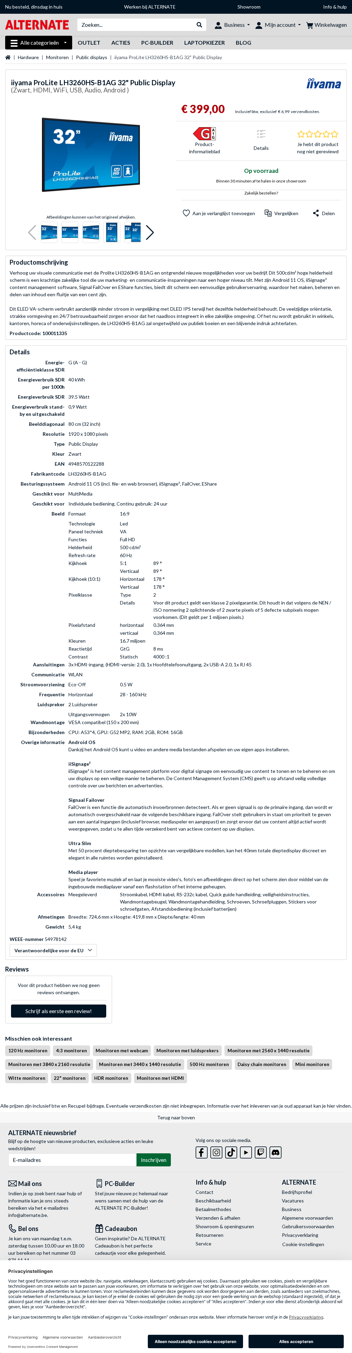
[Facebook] (202, 1151)
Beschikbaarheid (213, 1201)
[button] (32, 232)
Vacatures (293, 1201)
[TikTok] (231, 1151)
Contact (204, 1192)
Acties (120, 42)
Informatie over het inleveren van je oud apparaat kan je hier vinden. (279, 1106)
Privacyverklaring (300, 1235)
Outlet (89, 42)
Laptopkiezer (204, 42)
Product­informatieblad (204, 147)
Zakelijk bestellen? (261, 193)
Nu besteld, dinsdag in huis (34, 7)
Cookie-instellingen (303, 1244)
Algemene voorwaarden (307, 1218)
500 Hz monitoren (209, 1064)
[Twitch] (261, 1151)
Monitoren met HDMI (160, 1078)
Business (291, 1209)
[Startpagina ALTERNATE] (37, 24)
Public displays (91, 57)
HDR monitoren (111, 1078)
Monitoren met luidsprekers (187, 1050)
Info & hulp (335, 7)
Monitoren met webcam (122, 1050)
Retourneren (209, 1235)
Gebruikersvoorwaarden (308, 1226)
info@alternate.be (27, 1215)
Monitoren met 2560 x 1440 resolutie (269, 1050)
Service (203, 1243)
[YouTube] (246, 1151)
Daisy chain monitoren (262, 1064)
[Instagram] (216, 1151)
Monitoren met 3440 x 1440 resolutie (140, 1064)
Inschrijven (153, 1159)
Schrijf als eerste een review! (58, 1011)
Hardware (28, 57)
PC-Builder (157, 42)
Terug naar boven (176, 1117)
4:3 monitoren (71, 1050)
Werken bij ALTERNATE (150, 7)
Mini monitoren (312, 1064)
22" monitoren (70, 1078)
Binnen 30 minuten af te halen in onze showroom (261, 181)
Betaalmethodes (213, 1209)
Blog (243, 42)
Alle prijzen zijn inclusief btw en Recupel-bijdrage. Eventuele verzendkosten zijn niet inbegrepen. (103, 1106)
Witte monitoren (26, 1078)
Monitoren (57, 57)
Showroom (249, 7)
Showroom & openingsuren (225, 1226)
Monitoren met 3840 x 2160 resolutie (49, 1064)
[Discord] (276, 1151)
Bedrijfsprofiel (297, 1192)
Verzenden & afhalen (218, 1218)
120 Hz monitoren (27, 1050)
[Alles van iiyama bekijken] (324, 87)
